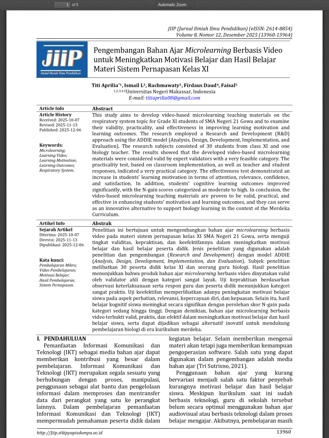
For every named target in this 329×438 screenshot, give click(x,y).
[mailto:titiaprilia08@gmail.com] (173, 98)
